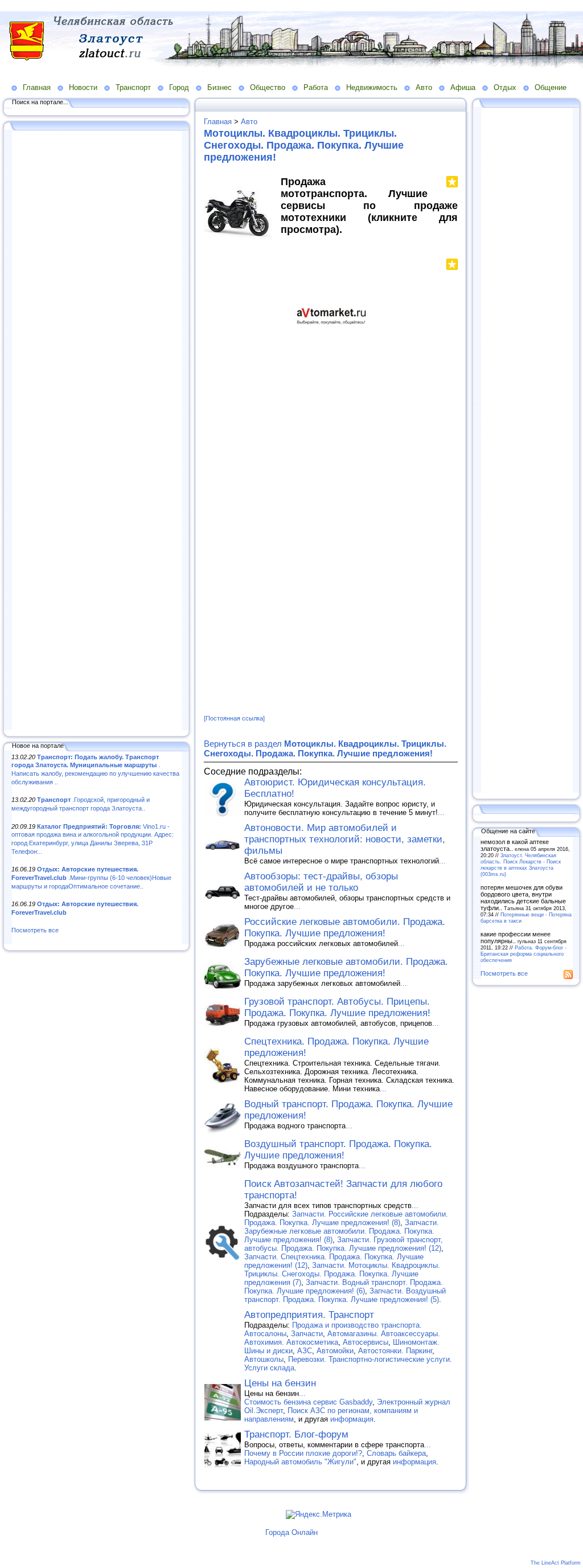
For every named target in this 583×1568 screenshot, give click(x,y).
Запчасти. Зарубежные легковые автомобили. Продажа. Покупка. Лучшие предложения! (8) (341, 1231)
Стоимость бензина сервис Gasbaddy (308, 1402)
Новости (83, 87)
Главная (37, 87)
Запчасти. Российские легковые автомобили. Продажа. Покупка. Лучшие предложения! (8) (346, 1218)
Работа (315, 87)
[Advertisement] (96, 431)
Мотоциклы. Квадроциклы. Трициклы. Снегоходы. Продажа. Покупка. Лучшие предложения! (304, 145)
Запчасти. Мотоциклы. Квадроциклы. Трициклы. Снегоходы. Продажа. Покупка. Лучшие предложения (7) (342, 1274)
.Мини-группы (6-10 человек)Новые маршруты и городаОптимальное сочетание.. (91, 877)
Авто (424, 87)
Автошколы (264, 1359)
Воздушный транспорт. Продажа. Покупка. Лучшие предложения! (338, 1150)
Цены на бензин (280, 1383)
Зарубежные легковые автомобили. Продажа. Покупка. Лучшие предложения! (346, 967)
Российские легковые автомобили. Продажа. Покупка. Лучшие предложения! (344, 927)
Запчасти (307, 1333)
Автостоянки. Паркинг (395, 1350)
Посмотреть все (35, 930)
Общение (550, 87)
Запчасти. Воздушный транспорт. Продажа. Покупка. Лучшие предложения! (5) (345, 1295)
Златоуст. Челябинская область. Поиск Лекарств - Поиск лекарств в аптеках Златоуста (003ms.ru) (521, 864)
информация (351, 1419)
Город (179, 87)
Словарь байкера (396, 1453)
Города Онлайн (291, 1532)
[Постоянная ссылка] (234, 718)
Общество (267, 87)
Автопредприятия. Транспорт (309, 1314)
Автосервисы (365, 1342)
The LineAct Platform (556, 1563)
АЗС (304, 1350)
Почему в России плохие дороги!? (303, 1453)
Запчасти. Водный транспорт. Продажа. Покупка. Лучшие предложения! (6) (343, 1286)
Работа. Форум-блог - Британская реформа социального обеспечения (523, 953)
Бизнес (219, 87)
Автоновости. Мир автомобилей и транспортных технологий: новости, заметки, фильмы (344, 839)
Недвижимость (371, 87)
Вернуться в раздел (325, 748)
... (441, 812)
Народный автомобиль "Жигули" (300, 1462)
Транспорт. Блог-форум (296, 1434)
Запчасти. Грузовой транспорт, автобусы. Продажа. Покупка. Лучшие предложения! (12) (343, 1243)
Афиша (462, 87)
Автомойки (335, 1350)
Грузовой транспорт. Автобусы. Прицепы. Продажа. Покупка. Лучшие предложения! (337, 1007)
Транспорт (133, 87)
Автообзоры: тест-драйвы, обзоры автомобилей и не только (321, 882)
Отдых (505, 87)
